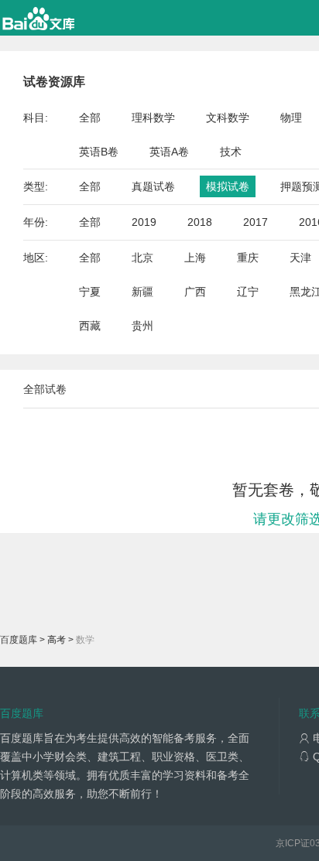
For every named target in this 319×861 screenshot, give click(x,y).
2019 (144, 222)
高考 (56, 639)
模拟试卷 (227, 186)
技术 (231, 151)
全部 (90, 117)
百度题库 (18, 639)
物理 (291, 117)
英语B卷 (98, 151)
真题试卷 (153, 186)
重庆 (248, 257)
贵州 (142, 325)
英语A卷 (169, 151)
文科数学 (227, 117)
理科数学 (153, 117)
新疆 (142, 291)
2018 (199, 222)
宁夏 (90, 291)
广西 (195, 291)
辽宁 (248, 291)
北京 (142, 257)
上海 (195, 257)
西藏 (90, 325)
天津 (300, 257)
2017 (255, 222)
